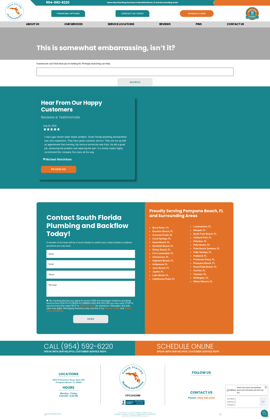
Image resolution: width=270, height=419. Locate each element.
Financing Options (68, 13)
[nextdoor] (243, 2)
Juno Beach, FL (160, 268)
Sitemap (117, 414)
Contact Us (235, 24)
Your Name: (231, 399)
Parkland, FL (200, 256)
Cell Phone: (231, 402)
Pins (199, 24)
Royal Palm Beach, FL (205, 267)
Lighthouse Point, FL (163, 279)
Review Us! (58, 169)
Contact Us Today (132, 13)
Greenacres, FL (160, 257)
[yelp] (232, 2)
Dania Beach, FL (161, 242)
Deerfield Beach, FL (162, 246)
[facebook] (221, 2)
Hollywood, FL (160, 264)
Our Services (73, 24)
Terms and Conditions (146, 414)
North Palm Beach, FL (205, 234)
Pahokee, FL (200, 241)
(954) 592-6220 (87, 306)
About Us (32, 24)
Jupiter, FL (158, 271)
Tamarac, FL (199, 274)
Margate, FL (199, 230)
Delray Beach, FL (161, 249)
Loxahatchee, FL (202, 226)
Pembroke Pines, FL (204, 259)
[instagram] (238, 2)
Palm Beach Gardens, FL (206, 248)
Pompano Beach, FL (204, 263)
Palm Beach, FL (201, 245)
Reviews (165, 24)
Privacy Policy (112, 308)
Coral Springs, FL (161, 238)
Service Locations (121, 24)
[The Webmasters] (52, 414)
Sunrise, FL (199, 270)
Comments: (230, 405)
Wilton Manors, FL (203, 281)
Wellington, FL (201, 278)
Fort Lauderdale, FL (162, 253)
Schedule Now (197, 13)
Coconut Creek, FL (162, 235)
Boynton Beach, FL (162, 231)
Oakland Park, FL (202, 237)
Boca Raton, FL (160, 227)
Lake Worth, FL (160, 275)
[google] (227, 2)
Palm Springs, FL (202, 252)
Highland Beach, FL (163, 260)
